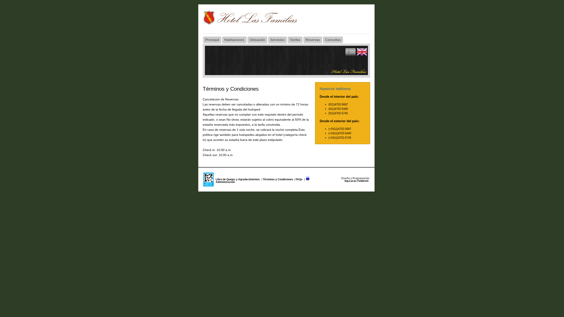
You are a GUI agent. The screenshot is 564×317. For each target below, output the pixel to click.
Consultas (333, 40)
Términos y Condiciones (278, 179)
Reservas (313, 40)
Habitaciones (234, 40)
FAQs (299, 179)
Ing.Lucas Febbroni (356, 181)
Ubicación (257, 40)
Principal (212, 40)
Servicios (277, 40)
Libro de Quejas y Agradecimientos (238, 179)
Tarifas (295, 40)
